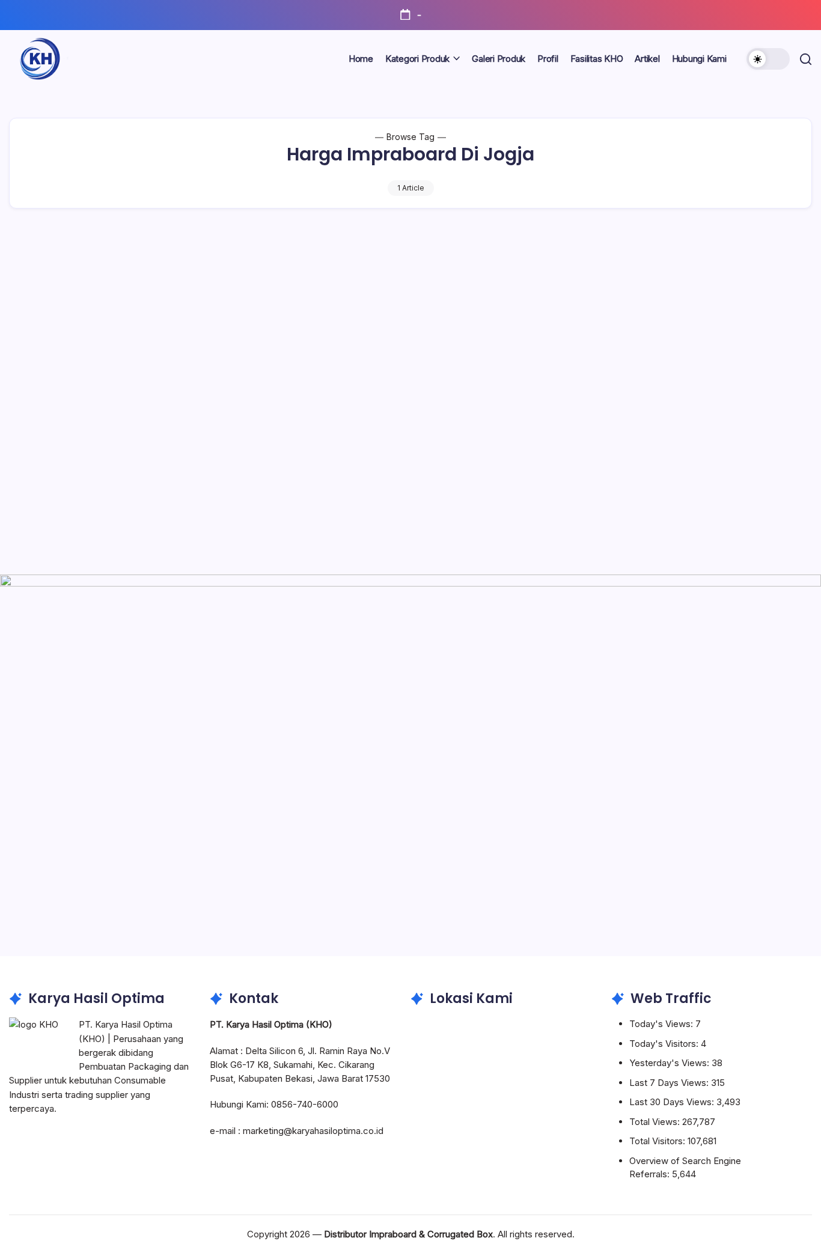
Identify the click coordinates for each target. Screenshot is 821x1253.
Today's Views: (662, 1023)
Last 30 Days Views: (672, 1102)
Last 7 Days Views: (670, 1082)
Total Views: (655, 1121)
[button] (768, 59)
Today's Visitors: (665, 1043)
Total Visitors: (658, 1141)
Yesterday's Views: (670, 1063)
